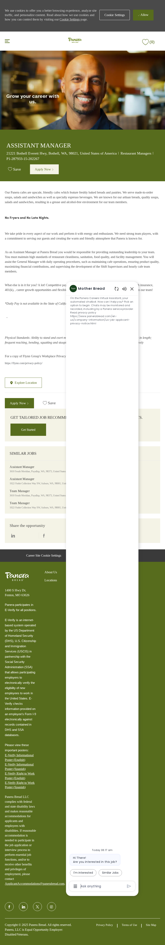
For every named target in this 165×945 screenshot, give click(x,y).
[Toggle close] (7, 41)
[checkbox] (14, 169)
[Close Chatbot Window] (132, 289)
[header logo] (74, 40)
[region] (102, 587)
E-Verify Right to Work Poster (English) (20, 776)
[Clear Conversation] (117, 288)
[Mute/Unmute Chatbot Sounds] (124, 289)
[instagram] (51, 906)
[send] (129, 886)
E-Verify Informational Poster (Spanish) (19, 767)
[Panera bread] (17, 577)
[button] (114, 15)
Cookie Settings (70, 19)
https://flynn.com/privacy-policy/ (23, 363)
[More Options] (75, 886)
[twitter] (37, 906)
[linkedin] (23, 906)
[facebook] (9, 906)
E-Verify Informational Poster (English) (19, 757)
